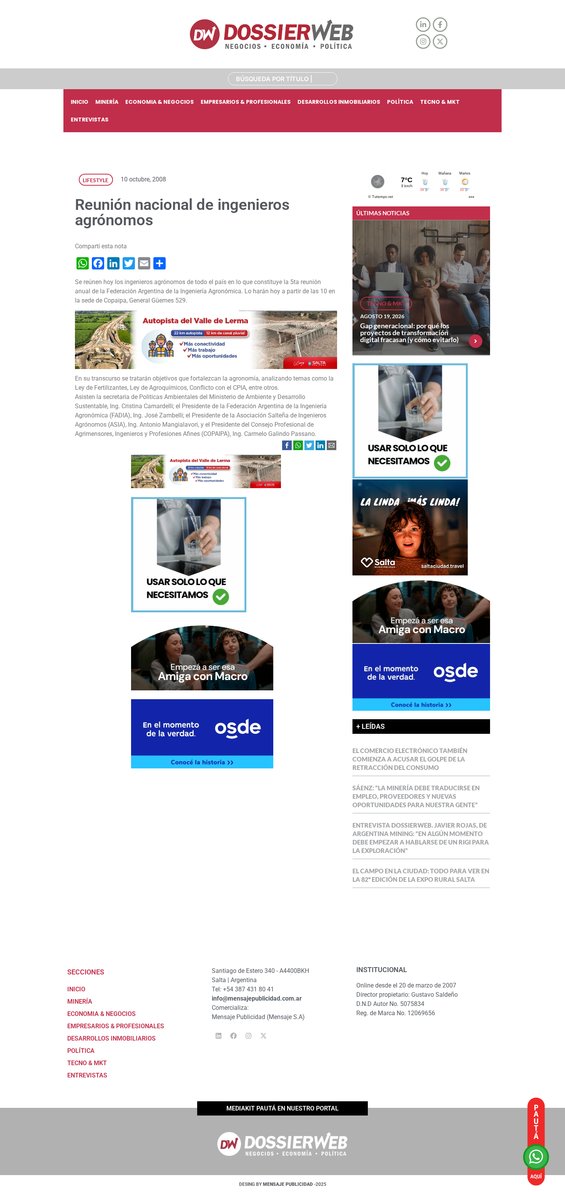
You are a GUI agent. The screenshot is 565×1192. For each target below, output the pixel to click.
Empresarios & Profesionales (246, 102)
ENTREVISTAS (89, 119)
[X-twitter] (263, 1035)
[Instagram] (248, 1035)
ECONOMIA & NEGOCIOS (159, 102)
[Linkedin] (218, 1035)
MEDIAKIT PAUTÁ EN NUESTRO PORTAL (282, 1108)
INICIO (79, 102)
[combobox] (282, 78)
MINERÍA (106, 102)
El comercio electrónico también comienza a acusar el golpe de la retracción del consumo (409, 759)
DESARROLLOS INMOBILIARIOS (338, 102)
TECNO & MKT (440, 102)
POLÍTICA (400, 102)
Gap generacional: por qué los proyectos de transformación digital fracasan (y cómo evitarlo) (409, 332)
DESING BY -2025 (282, 1184)
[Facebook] (233, 1035)
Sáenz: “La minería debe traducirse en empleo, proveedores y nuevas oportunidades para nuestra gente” (416, 796)
